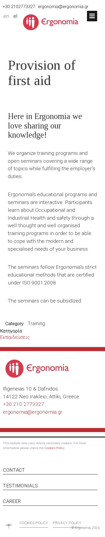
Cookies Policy (54, 448)
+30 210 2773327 (23, 404)
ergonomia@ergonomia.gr (63, 6)
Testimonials (20, 485)
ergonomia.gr (47, 412)
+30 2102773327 (19, 6)
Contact (14, 470)
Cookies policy (33, 523)
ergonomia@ (17, 412)
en (6, 16)
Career (12, 501)
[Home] (53, 22)
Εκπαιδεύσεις (15, 337)
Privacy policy (67, 523)
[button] (92, 16)
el (15, 16)
